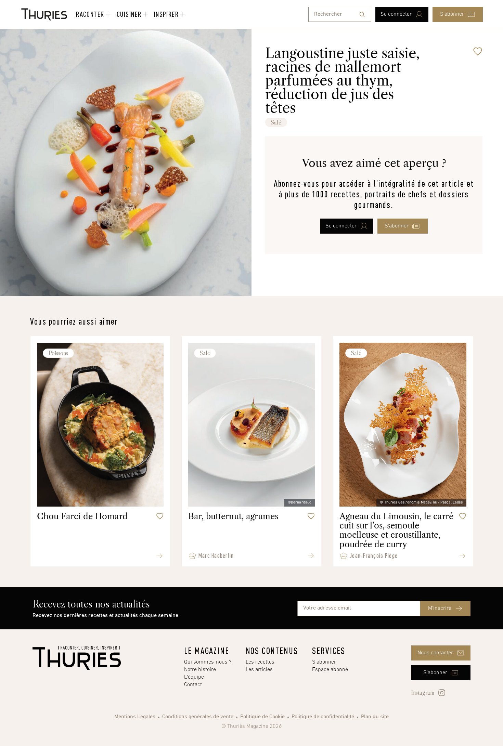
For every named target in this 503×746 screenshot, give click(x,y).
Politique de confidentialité (323, 717)
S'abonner (324, 662)
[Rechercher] (362, 14)
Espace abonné (330, 669)
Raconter (90, 14)
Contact (193, 685)
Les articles (259, 669)
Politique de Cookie (262, 717)
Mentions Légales (134, 717)
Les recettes (260, 662)
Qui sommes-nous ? (207, 662)
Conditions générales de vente (197, 717)
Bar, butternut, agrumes (233, 516)
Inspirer (166, 14)
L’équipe (194, 677)
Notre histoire (200, 669)
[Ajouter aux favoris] (477, 51)
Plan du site (375, 717)
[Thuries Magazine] (77, 657)
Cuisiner (129, 14)
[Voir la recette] (159, 556)
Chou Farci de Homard (82, 516)
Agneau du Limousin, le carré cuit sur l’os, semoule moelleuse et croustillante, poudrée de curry (396, 530)
